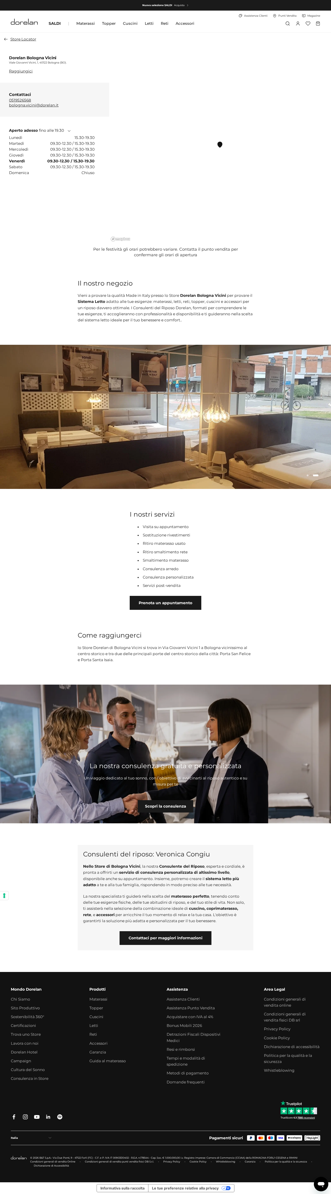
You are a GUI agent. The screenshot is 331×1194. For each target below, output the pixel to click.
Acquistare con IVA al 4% (190, 1017)
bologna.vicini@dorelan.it (34, 105)
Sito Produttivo (25, 1008)
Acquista (179, 5)
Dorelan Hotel (24, 1052)
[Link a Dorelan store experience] (165, 754)
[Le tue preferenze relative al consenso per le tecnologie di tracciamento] (4, 895)
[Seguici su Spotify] (60, 1117)
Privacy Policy (277, 1029)
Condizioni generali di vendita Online (52, 1161)
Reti (164, 23)
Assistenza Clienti (183, 999)
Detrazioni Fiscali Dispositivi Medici (193, 1037)
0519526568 (20, 100)
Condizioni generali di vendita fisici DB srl (285, 1017)
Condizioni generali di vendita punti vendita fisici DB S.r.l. (119, 1161)
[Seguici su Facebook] (14, 1117)
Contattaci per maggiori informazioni (165, 938)
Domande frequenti (186, 1082)
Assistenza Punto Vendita (191, 1008)
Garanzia (97, 1052)
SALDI (55, 23)
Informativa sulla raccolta (122, 1188)
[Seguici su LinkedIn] (48, 1117)
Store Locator (23, 39)
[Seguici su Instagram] (25, 1117)
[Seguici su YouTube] (37, 1117)
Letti (149, 23)
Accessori (185, 23)
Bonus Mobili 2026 (184, 1025)
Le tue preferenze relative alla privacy (185, 1188)
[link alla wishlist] (308, 23)
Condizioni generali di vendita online (285, 1002)
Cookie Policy (277, 1038)
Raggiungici (21, 71)
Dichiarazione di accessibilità (292, 1046)
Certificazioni (23, 1025)
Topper (109, 23)
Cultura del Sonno (28, 1069)
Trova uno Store (26, 1034)
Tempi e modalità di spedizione (186, 1061)
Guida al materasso (107, 1061)
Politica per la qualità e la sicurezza (288, 1058)
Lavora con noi (25, 1043)
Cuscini (130, 23)
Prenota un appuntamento (165, 603)
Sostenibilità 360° (27, 1017)
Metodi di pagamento (188, 1073)
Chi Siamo (20, 999)
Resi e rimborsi (181, 1049)
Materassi (85, 23)
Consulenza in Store (29, 1078)
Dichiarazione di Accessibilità (51, 1165)
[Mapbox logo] (120, 239)
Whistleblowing (279, 1070)
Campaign (21, 1061)
